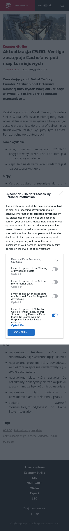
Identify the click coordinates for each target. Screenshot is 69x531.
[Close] (61, 194)
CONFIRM (21, 332)
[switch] (55, 269)
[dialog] (34, 265)
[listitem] (34, 260)
